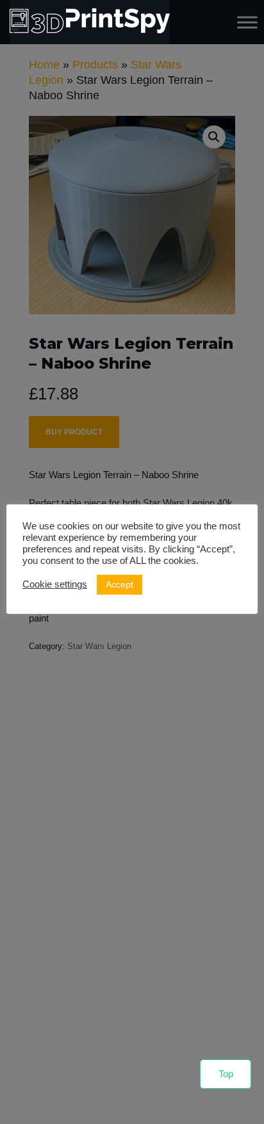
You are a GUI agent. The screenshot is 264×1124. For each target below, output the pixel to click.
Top (226, 1073)
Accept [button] (119, 584)
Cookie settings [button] (54, 584)
